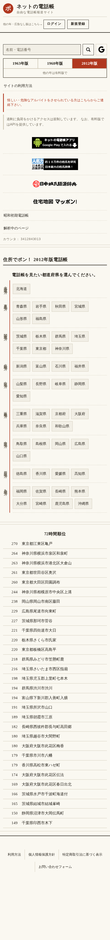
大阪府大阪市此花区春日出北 (47, 784)
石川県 (60, 366)
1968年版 (55, 63)
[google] (101, 49)
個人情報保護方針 (41, 854)
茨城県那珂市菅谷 (37, 621)
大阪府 (79, 414)
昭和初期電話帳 (16, 215)
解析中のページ (16, 228)
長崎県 (60, 491)
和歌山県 (62, 426)
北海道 (21, 289)
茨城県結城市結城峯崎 (41, 804)
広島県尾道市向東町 (39, 611)
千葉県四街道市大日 (39, 630)
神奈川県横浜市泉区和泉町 (45, 553)
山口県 (21, 456)
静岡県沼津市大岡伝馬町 (43, 813)
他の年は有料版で (55, 73)
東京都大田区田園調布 (41, 582)
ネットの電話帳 (35, 6)
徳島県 (21, 474)
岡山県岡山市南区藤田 (41, 601)
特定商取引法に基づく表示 (82, 854)
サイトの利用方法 (18, 86)
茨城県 (21, 336)
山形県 (21, 319)
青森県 (21, 306)
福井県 (79, 366)
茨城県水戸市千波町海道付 (45, 794)
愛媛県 (60, 474)
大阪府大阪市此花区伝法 (43, 775)
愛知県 (21, 396)
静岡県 (79, 384)
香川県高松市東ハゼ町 (41, 765)
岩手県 (41, 306)
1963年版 (20, 63)
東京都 (41, 348)
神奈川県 (62, 348)
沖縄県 (83, 503)
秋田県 (60, 306)
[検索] (88, 49)
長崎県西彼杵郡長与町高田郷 (47, 727)
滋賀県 (41, 414)
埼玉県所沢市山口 (37, 707)
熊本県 (79, 491)
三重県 (21, 414)
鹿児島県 (62, 503)
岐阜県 (60, 384)
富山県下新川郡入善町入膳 (45, 698)
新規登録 (78, 24)
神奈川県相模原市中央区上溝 (47, 592)
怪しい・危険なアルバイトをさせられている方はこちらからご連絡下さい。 (55, 102)
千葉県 (21, 348)
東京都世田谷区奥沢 (39, 572)
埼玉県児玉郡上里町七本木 (45, 678)
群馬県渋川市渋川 (37, 688)
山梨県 (21, 384)
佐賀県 (41, 491)
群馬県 (60, 336)
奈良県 (41, 426)
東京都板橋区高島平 (39, 649)
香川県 (41, 474)
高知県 (79, 474)
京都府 (60, 414)
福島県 (41, 319)
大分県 (21, 503)
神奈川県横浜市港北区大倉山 (47, 563)
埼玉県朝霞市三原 (37, 717)
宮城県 (79, 306)
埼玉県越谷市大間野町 (41, 736)
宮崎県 (41, 503)
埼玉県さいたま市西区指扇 (45, 669)
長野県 (41, 384)
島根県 (41, 444)
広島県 (79, 444)
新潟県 (21, 366)
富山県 (41, 366)
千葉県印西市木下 (37, 823)
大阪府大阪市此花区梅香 (43, 746)
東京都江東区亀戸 (37, 544)
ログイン (54, 24)
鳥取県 (21, 444)
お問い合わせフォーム (55, 867)
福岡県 (21, 491)
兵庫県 (21, 426)
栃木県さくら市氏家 (39, 640)
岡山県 (60, 444)
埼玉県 (79, 336)
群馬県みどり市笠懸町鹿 (43, 659)
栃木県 (41, 336)
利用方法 (14, 854)
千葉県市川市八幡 (37, 755)
